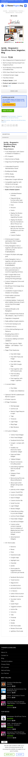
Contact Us (4, 655)
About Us (4, 652)
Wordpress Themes (16, 11)
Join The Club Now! (9, 104)
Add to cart (7, 110)
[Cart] (25, 5)
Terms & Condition (7, 661)
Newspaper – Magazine (14, 12)
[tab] (14, 134)
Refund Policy (5, 670)
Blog (8, 116)
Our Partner (5, 673)
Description (6, 134)
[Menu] (2, 5)
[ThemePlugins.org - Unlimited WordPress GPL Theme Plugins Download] (14, 6)
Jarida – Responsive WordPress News (16, 120)
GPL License (5, 667)
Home (5, 11)
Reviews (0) (5, 137)
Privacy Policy (5, 664)
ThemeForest (4, 117)
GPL (9, 86)
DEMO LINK (14, 91)
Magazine (3, 121)
